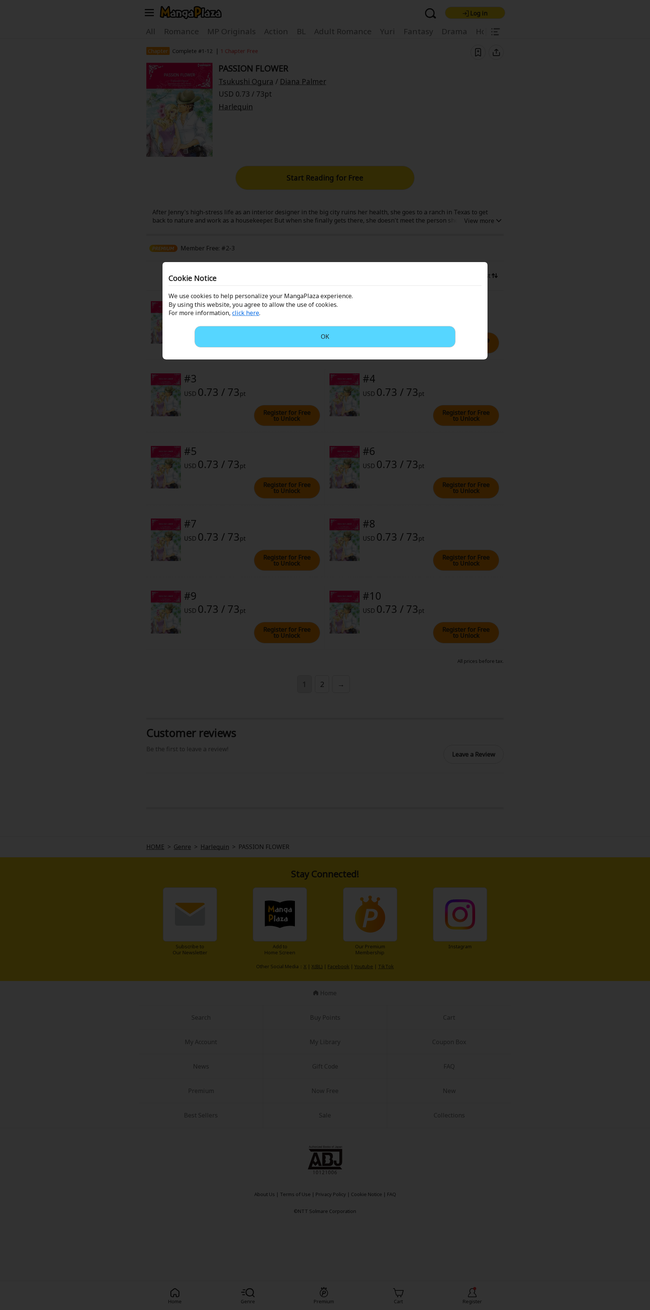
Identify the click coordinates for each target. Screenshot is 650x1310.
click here (245, 313)
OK (325, 336)
